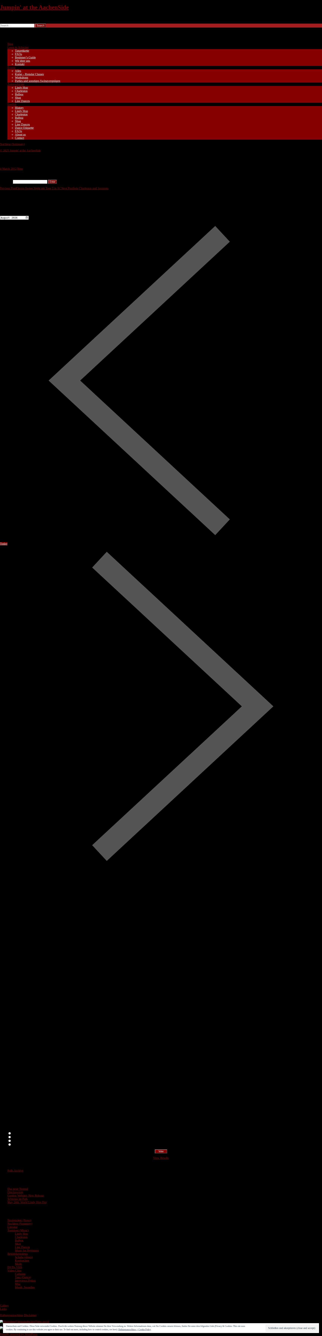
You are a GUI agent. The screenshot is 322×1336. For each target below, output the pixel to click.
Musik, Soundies (25, 1287)
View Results (161, 1158)
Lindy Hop (21, 87)
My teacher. (18, 1144)
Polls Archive (15, 1170)
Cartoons (20, 1273)
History (19, 107)
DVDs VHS (14, 1267)
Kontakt (19, 64)
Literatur (12, 1227)
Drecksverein (15, 1192)
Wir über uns (22, 60)
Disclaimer (30, 1315)
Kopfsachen (22, 1260)
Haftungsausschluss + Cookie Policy (134, 1329)
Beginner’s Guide (25, 57)
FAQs (18, 54)
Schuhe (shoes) (24, 1257)
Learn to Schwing (18, 47)
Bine (20, 168)
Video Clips (14, 1270)
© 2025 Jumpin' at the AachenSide (20, 150)
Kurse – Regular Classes (29, 74)
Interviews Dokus (25, 1280)
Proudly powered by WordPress (18, 1334)
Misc (18, 1284)
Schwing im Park (17, 1198)
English (11, 104)
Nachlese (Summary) (12, 144)
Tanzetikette (22, 50)
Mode (18, 1263)
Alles (18, 70)
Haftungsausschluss (11, 1315)
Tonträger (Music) (18, 1230)
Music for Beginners (27, 1250)
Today (3, 543)
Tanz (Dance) (23, 1277)
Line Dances (22, 101)
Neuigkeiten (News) (19, 1220)
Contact (19, 137)
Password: (6, 181)
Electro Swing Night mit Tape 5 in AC (30, 188)
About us (20, 134)
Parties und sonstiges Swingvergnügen (37, 80)
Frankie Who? (20, 1141)
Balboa (19, 94)
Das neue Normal (17, 1188)
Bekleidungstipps (17, 1253)
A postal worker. (21, 1133)
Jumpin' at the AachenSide (34, 7)
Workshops (21, 77)
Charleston (21, 91)
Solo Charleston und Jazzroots (84, 188)
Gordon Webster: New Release (25, 1195)
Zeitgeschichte (15, 84)
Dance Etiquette (24, 127)
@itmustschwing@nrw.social (32, 1321)
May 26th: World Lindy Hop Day (27, 1202)
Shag (18, 97)
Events (11, 67)
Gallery (4, 1305)
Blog (10, 44)
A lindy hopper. (20, 1137)
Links (3, 1308)
